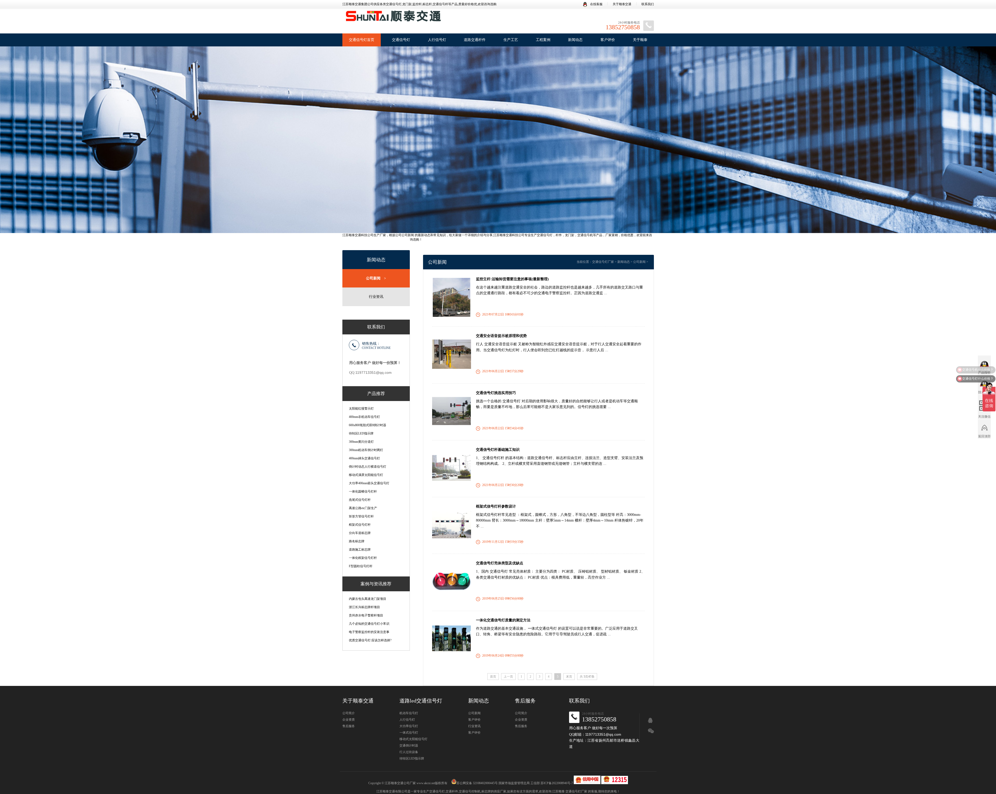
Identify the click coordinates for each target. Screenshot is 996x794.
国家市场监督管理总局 (514, 783)
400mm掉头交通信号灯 (364, 458)
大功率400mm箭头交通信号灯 (369, 483)
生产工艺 (510, 40)
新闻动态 (575, 40)
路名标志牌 (356, 541)
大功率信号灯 (408, 726)
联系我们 (647, 4)
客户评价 (607, 40)
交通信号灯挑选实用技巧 (496, 393)
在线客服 (596, 4)
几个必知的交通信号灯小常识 (369, 624)
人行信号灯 (437, 40)
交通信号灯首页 (361, 40)
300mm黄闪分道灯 (361, 442)
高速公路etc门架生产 (363, 508)
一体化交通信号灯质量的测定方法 (503, 620)
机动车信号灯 (408, 713)
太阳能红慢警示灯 (361, 408)
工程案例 (543, 40)
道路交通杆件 (475, 40)
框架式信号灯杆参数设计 (496, 506)
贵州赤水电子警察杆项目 (366, 615)
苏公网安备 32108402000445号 (477, 783)
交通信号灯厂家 (603, 262)
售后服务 (348, 726)
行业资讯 (376, 297)
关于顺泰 (640, 40)
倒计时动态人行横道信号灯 (367, 466)
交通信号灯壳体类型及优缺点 (499, 563)
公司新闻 (376, 278)
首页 (493, 676)
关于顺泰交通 (622, 4)
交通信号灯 (401, 40)
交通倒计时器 (408, 745)
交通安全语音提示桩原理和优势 (501, 336)
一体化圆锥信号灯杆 (363, 491)
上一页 (508, 676)
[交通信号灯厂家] (393, 18)
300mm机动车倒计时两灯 (366, 450)
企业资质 (348, 719)
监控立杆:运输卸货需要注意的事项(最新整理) (512, 279)
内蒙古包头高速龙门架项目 (367, 599)
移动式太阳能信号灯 (413, 739)
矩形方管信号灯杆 (361, 516)
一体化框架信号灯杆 (363, 558)
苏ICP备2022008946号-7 (557, 783)
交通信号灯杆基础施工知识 (498, 450)
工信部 (535, 783)
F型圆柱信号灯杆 (360, 566)
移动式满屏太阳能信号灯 (366, 475)
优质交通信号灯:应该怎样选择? (370, 640)
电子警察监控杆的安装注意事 (369, 632)
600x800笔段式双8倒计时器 (367, 425)
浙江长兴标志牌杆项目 (364, 607)
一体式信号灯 (408, 732)
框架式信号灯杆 (360, 524)
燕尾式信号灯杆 (360, 500)
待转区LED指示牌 (361, 433)
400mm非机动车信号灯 (364, 417)
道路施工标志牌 (360, 549)
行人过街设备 (408, 752)
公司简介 (348, 713)
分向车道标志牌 (360, 533)
